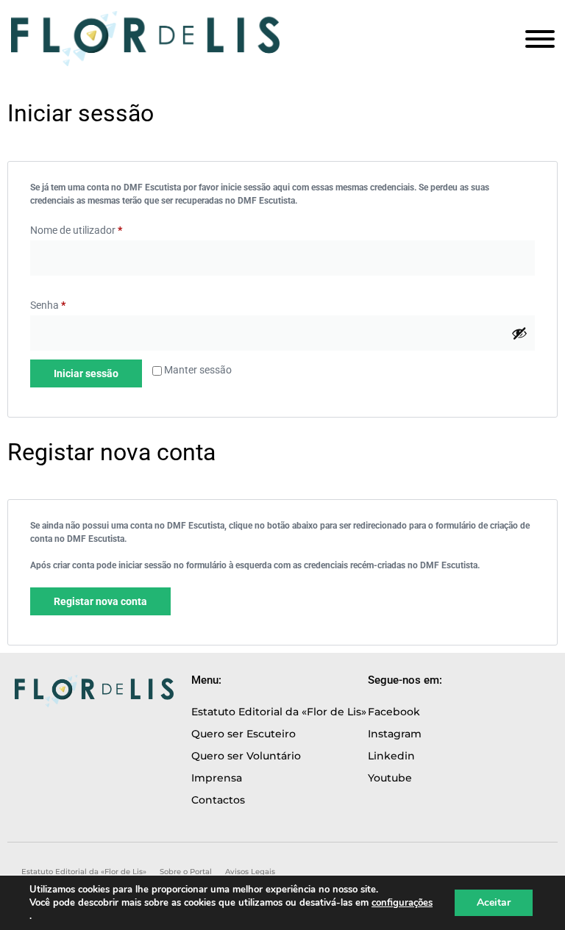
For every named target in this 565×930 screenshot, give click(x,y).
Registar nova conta (100, 601)
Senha (47, 305)
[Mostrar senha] (519, 333)
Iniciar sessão (86, 373)
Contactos (218, 799)
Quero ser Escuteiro (243, 733)
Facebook (394, 711)
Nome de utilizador (76, 230)
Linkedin (391, 755)
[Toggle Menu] (540, 39)
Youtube (390, 777)
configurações (402, 902)
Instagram (395, 733)
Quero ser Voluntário (246, 755)
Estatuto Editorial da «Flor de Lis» (278, 711)
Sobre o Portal (186, 871)
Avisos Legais (250, 871)
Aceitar (494, 902)
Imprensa (216, 777)
